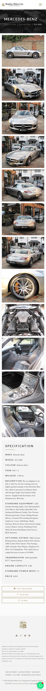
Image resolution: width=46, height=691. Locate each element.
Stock (14, 24)
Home (6, 24)
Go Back (24, 600)
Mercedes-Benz (25, 24)
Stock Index (23, 594)
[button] (40, 685)
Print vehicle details (23, 588)
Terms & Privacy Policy (21, 683)
